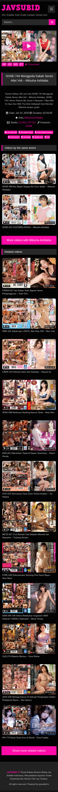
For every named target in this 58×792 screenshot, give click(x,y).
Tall (48, 137)
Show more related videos (29, 750)
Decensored (14, 137)
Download (33, 64)
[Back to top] (49, 783)
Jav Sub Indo (12, 132)
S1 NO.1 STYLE (27, 122)
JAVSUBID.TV (14, 772)
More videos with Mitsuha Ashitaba (29, 240)
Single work (39, 137)
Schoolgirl (26, 137)
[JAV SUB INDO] (23, 8)
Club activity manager (45, 132)
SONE (29, 126)
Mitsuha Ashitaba (34, 117)
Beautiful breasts (27, 132)
